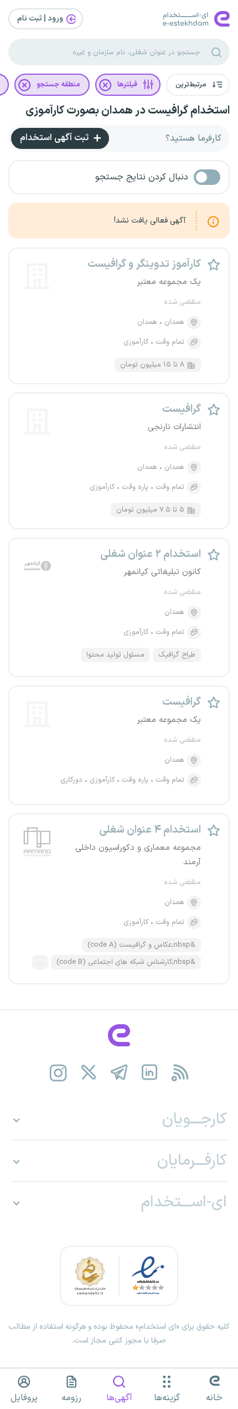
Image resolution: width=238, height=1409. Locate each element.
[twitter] (89, 1072)
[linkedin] (149, 1072)
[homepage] (119, 1035)
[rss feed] (180, 1072)
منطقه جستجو (58, 84)
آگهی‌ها (119, 1398)
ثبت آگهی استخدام (55, 137)
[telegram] (119, 1072)
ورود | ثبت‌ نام (41, 18)
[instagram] (58, 1072)
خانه (214, 1398)
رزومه (71, 1398)
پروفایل (24, 1398)
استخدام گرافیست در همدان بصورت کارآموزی (127, 110)
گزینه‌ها (167, 1398)
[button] (198, 85)
